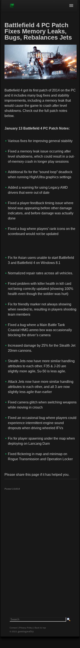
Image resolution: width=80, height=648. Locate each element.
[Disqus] (40, 546)
